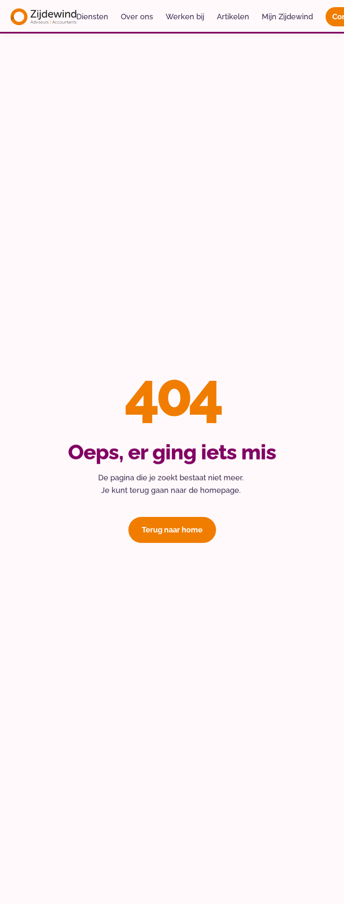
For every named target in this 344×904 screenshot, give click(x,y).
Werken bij (185, 16)
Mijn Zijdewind (287, 16)
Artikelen (233, 16)
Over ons (137, 16)
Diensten (92, 16)
